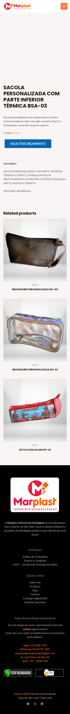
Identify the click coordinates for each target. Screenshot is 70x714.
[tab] (35, 163)
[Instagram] (35, 703)
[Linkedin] (42, 703)
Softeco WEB (21, 693)
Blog (35, 590)
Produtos (35, 586)
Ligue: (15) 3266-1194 (35, 645)
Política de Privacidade (35, 556)
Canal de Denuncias (35, 602)
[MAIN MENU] (64, 6)
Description (9, 163)
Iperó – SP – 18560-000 (35, 661)
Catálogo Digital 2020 (35, 598)
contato (26, 629)
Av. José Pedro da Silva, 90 (35, 657)
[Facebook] (28, 703)
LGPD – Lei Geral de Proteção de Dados (35, 564)
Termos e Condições (35, 560)
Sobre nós (35, 582)
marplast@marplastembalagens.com (35, 653)
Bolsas (17, 133)
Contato (35, 594)
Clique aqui (46, 697)
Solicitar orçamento (28, 143)
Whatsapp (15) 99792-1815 (35, 649)
